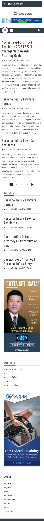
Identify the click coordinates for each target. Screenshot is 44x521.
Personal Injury (10, 381)
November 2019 (9, 499)
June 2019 (7, 503)
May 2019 (7, 507)
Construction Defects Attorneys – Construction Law (21, 241)
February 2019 (9, 511)
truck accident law (11, 385)
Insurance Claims (10, 377)
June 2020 (8, 495)
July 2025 (7, 483)
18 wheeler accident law (13, 369)
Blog (5, 373)
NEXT (32, 184)
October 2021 (8, 491)
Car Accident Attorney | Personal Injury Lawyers (20, 261)
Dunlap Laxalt (11, 60)
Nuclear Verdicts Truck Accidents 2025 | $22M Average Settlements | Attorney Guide (17, 49)
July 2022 (7, 487)
